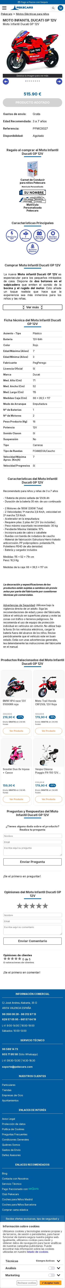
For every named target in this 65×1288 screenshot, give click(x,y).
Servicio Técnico (11, 1183)
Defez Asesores (11, 1155)
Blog (4, 1173)
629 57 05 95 (10, 1019)
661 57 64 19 (28, 1019)
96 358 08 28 (10, 1014)
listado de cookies (37, 1251)
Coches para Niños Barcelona (19, 1204)
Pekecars (6, 14)
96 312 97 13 (28, 1014)
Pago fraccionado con (15, 1189)
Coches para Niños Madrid (17, 1199)
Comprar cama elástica (15, 1209)
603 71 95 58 (10, 1054)
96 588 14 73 (10, 1049)
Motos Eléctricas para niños (32, 14)
